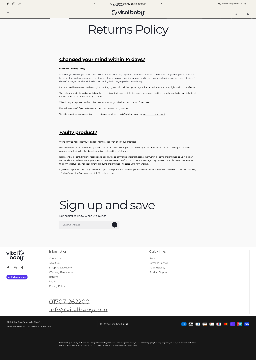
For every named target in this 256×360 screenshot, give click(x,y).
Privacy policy (21, 326)
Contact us (55, 258)
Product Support (158, 272)
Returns (53, 276)
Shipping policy (45, 326)
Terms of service (33, 326)
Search (153, 258)
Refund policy (157, 267)
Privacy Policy (57, 286)
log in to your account (154, 114)
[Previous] (95, 4)
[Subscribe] (114, 225)
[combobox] (234, 4)
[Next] (161, 4)
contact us (71, 147)
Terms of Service (158, 262)
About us (54, 262)
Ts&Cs (129, 345)
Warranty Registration (61, 272)
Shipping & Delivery (60, 267)
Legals (53, 281)
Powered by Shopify (32, 322)
